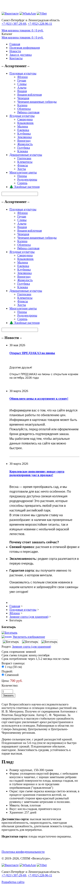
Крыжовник (25, 123)
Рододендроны (27, 179)
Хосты (21, 169)
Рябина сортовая (28, 112)
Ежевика (23, 130)
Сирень (22, 183)
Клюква (22, 151)
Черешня (23, 98)
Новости (15, 51)
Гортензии (24, 158)
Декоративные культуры (25, 154)
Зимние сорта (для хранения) (31, 646)
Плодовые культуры (22, 73)
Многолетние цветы (23, 172)
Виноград (23, 140)
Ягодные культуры (22, 116)
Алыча (21, 87)
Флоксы (22, 165)
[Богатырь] (11, 642)
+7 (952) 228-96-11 (40, 23)
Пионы (22, 176)
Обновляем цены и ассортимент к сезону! (38, 398)
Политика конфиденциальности (23, 851)
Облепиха (24, 108)
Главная (14, 44)
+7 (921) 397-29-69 (14, 23)
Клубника (24, 133)
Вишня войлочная (29, 94)
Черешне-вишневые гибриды (37, 101)
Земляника (24, 137)
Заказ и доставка (20, 54)
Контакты (16, 58)
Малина (22, 126)
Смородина (25, 119)
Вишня (22, 91)
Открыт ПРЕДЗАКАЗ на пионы (32, 353)
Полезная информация (24, 47)
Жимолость (25, 144)
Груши (21, 80)
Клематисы (24, 161)
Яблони (22, 77)
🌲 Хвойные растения (24, 186)
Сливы (22, 84)
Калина (22, 105)
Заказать (8, 695)
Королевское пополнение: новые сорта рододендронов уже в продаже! (36, 473)
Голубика (23, 147)
